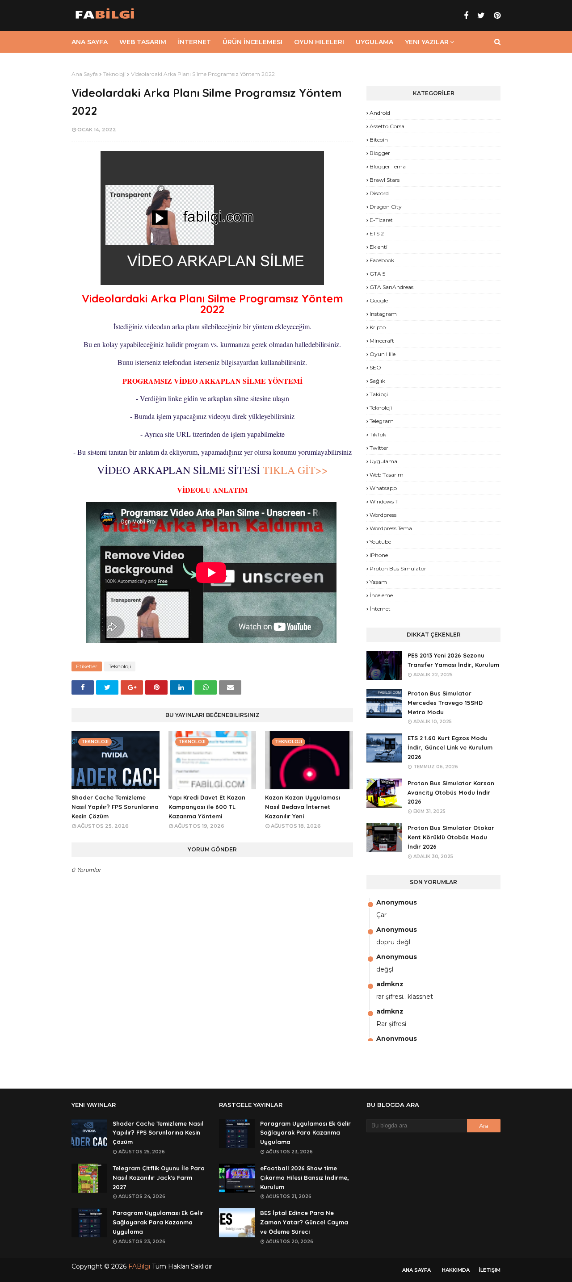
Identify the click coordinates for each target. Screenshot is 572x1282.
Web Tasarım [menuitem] (142, 42)
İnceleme (381, 595)
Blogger (380, 153)
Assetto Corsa (387, 126)
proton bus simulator (398, 568)
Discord (379, 193)
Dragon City (386, 206)
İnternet (380, 608)
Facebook (382, 260)
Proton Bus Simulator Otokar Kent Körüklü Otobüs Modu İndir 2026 (451, 837)
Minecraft (382, 340)
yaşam (378, 581)
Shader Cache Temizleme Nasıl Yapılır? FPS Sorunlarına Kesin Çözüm (115, 807)
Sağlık (377, 380)
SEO (375, 367)
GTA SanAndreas (391, 287)
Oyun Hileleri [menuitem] (319, 42)
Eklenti (378, 246)
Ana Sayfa (85, 74)
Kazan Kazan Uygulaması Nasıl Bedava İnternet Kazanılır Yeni (302, 807)
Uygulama (383, 461)
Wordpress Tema (391, 528)
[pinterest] (496, 15)
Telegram (382, 421)
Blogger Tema (388, 166)
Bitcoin (379, 139)
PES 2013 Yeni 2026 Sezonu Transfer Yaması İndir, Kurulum (453, 660)
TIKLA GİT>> (294, 470)
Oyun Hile (382, 354)
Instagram (383, 313)
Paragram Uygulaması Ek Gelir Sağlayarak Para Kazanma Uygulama (158, 1222)
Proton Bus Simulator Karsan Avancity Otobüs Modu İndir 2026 (451, 792)
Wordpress (383, 514)
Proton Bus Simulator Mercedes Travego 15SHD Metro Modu (445, 703)
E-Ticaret (381, 220)
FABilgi (139, 1266)
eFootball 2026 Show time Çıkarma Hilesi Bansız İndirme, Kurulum (304, 1177)
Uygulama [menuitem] (374, 42)
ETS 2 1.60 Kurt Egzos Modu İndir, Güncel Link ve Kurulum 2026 (450, 747)
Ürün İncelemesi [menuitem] (252, 42)
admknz (390, 984)
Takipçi (379, 394)
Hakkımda (456, 1270)
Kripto (378, 327)
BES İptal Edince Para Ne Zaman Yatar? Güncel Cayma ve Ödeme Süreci (304, 1222)
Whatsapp (383, 488)
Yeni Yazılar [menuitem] (427, 42)
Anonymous (396, 902)
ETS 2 (377, 233)
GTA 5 (377, 273)
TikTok (378, 434)
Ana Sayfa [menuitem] (90, 42)
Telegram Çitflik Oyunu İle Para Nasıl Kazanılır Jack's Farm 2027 (159, 1177)
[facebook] (466, 15)
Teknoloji (114, 74)
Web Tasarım (387, 474)
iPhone (379, 555)
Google (379, 300)
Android (380, 112)
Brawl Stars (385, 179)
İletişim (489, 1270)
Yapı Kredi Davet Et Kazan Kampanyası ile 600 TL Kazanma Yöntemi (206, 807)
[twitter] (481, 15)
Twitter (379, 447)
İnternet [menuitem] (194, 42)
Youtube (380, 541)
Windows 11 (384, 501)
